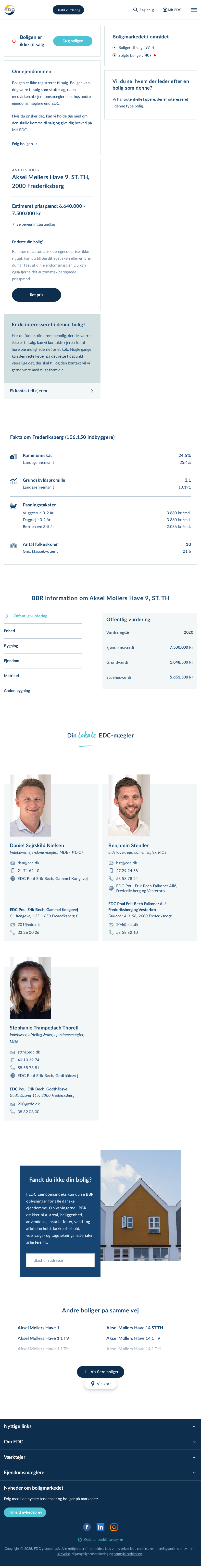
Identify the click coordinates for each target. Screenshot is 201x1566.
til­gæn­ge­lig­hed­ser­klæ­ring (90, 1554)
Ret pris (36, 295)
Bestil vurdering (68, 10)
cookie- (142, 1548)
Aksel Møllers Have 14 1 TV (133, 1338)
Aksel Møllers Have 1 (38, 1328)
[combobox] (60, 1260)
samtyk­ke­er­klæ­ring (128, 1554)
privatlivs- (128, 1548)
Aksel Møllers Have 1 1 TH (44, 1349)
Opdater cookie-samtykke (103, 1539)
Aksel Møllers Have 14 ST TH (134, 1328)
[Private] (10, 10)
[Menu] (194, 10)
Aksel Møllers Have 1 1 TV (43, 1338)
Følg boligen (73, 41)
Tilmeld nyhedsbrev (25, 1512)
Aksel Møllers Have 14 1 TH (133, 1349)
